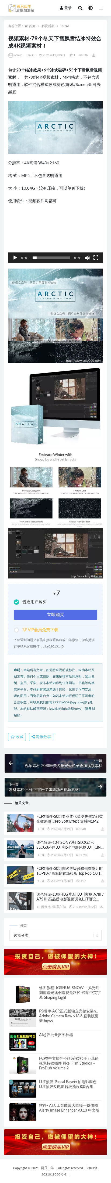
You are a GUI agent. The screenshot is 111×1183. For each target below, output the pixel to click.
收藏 (19, 737)
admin (18, 55)
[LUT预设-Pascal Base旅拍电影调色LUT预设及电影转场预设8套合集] (22, 1089)
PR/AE (65, 26)
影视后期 (47, 26)
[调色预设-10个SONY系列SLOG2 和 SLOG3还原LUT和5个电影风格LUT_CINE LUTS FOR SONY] (20, 849)
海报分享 (43, 737)
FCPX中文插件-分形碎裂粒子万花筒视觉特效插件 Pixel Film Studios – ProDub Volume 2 (69, 1063)
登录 (68, 8)
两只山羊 (47, 1168)
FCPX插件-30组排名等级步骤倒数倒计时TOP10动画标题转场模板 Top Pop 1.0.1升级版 (70, 873)
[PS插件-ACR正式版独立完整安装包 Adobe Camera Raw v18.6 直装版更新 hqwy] (22, 1018)
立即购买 (55, 615)
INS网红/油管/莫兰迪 (51, 907)
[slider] (51, 257)
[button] (55, 236)
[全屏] (96, 258)
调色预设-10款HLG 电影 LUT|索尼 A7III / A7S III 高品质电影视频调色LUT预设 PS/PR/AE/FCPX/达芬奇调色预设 (70, 899)
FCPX (40, 829)
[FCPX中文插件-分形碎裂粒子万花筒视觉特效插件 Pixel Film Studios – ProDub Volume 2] (22, 1065)
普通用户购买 (34, 602)
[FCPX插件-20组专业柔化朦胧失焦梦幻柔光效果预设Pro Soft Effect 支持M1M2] (20, 823)
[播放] (15, 258)
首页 (32, 26)
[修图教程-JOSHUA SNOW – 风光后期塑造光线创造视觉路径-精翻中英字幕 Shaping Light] (22, 995)
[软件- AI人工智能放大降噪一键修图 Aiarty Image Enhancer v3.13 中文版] (22, 1112)
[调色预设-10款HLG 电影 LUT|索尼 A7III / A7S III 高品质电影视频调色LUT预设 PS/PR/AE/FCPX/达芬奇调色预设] (20, 901)
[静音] (87, 258)
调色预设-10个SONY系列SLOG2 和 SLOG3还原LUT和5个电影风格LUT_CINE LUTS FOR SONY (69, 847)
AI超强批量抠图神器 (56, 1035)
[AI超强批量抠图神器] (22, 1042)
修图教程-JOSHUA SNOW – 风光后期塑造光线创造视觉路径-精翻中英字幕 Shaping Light (70, 993)
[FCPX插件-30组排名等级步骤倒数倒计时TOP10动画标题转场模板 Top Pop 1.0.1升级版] (20, 875)
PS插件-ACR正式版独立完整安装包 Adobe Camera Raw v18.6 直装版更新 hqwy (69, 1016)
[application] (55, 236)
